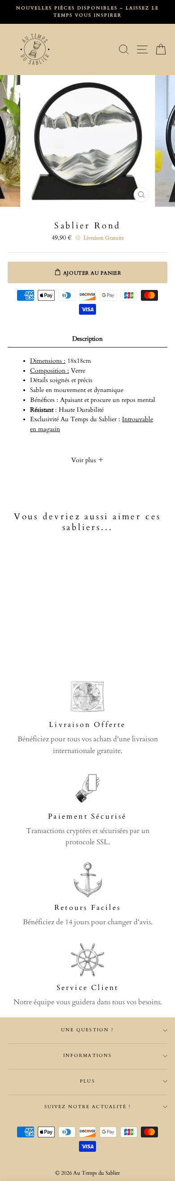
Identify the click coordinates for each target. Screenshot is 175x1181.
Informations (87, 1055)
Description (87, 339)
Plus (87, 1081)
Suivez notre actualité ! (87, 1107)
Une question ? (87, 1030)
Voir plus (84, 460)
